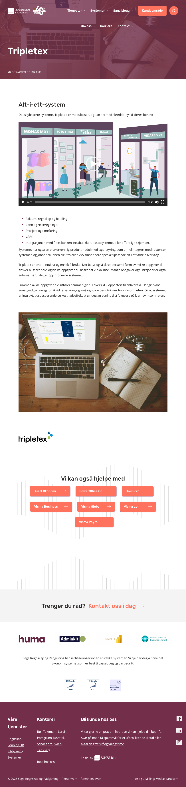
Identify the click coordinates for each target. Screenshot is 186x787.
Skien (58, 744)
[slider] (90, 202)
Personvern (70, 779)
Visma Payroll (89, 522)
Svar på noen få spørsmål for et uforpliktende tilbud (117, 738)
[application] (93, 164)
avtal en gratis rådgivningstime (102, 744)
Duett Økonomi (45, 491)
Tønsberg (43, 750)
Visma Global (90, 506)
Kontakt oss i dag (112, 605)
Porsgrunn (44, 738)
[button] (93, 164)
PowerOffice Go (90, 491)
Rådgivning (15, 751)
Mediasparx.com (167, 779)
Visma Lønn (132, 506)
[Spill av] (23, 202)
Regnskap (14, 739)
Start (10, 71)
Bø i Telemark (46, 731)
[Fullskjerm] (163, 202)
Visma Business (46, 506)
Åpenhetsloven (91, 779)
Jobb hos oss (46, 762)
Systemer (22, 71)
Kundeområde (152, 10)
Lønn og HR (16, 745)
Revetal (58, 738)
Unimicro (132, 491)
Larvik (62, 731)
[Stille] (157, 202)
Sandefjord (44, 744)
